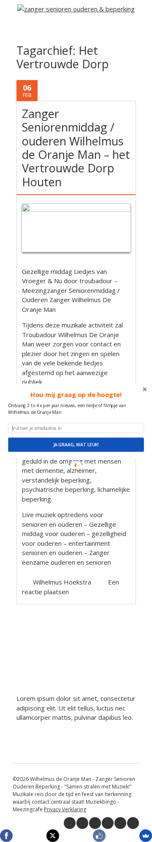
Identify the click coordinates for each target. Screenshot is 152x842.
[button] (76, 395)
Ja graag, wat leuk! (76, 445)
